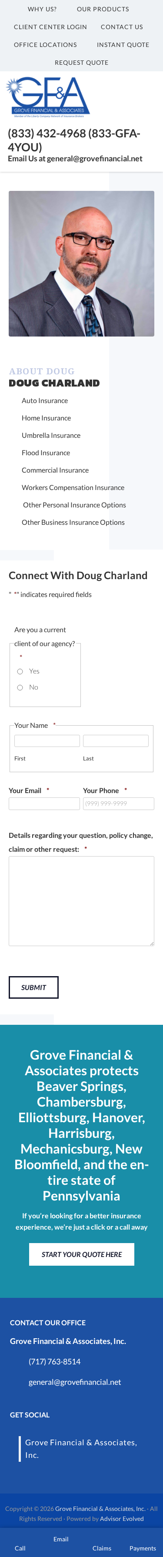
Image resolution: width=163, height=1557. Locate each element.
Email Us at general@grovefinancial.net (75, 158)
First (20, 758)
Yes (34, 671)
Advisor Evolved (122, 1518)
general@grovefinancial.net (75, 1382)
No (33, 687)
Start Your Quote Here (82, 1254)
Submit (33, 987)
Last (88, 758)
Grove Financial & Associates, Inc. (100, 1508)
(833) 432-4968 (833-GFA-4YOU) (74, 139)
